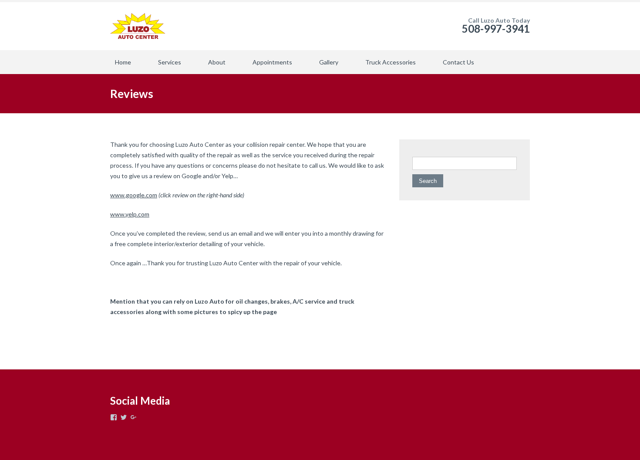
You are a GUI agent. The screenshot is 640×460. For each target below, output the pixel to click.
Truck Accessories (390, 62)
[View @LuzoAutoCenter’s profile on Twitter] (123, 417)
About (217, 62)
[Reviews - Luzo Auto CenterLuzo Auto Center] (137, 26)
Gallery (328, 62)
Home (123, 62)
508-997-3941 (496, 28)
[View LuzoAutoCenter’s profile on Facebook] (113, 417)
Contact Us (458, 62)
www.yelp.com (129, 214)
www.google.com (133, 195)
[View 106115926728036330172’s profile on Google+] (133, 417)
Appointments (272, 62)
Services (169, 62)
